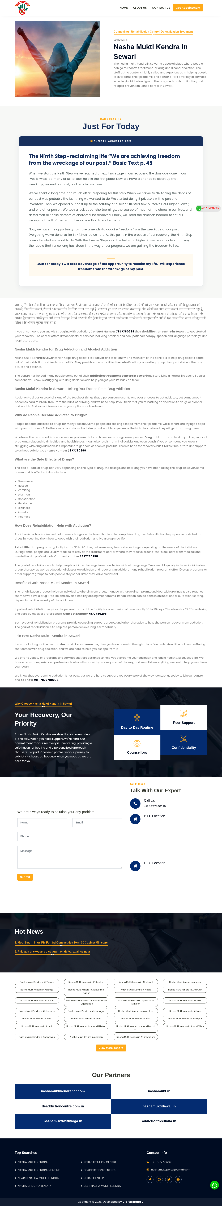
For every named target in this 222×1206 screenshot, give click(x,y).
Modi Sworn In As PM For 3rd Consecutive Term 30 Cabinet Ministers (63, 942)
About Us (140, 8)
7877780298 (125, 332)
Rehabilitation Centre (100, 1162)
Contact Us (161, 8)
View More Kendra (111, 1048)
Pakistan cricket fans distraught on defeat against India (54, 951)
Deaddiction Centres (100, 1170)
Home (124, 8)
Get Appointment (188, 8)
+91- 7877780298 (45, 680)
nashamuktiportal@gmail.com (170, 1169)
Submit (25, 877)
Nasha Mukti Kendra (33, 1162)
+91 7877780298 (155, 806)
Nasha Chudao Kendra (34, 1186)
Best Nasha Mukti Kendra (102, 1186)
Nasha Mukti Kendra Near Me (39, 1170)
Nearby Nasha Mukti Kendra (38, 1178)
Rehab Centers (94, 1178)
